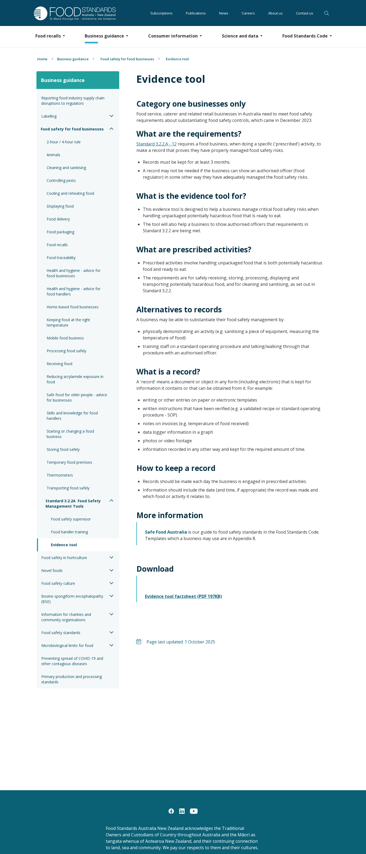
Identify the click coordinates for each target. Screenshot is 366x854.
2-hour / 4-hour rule (64, 141)
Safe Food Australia (166, 532)
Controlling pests (61, 180)
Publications (196, 13)
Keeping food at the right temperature (69, 322)
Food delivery (58, 219)
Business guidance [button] (104, 36)
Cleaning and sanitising (66, 167)
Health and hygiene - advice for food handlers (74, 291)
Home (42, 59)
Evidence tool (64, 544)
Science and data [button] (240, 36)
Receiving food (59, 363)
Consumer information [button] (173, 36)
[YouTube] (194, 810)
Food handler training (69, 531)
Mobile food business (65, 337)
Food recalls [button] (48, 36)
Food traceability (61, 257)
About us (275, 13)
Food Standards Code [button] (305, 36)
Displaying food (60, 206)
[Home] (68, 13)
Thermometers (60, 475)
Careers (248, 13)
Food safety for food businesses (127, 59)
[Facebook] (171, 810)
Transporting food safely (68, 487)
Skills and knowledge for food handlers (73, 415)
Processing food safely (66, 350)
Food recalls (57, 244)
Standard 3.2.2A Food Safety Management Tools (74, 503)
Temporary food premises (69, 462)
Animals (53, 154)
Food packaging (60, 231)
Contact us (304, 13)
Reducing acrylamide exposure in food (75, 379)
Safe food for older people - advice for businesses (77, 397)
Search (327, 13)
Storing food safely (63, 449)
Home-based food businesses (73, 306)
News (223, 13)
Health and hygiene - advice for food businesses (74, 273)
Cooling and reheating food (70, 193)
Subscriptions (161, 13)
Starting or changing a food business (71, 434)
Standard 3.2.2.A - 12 (156, 144)
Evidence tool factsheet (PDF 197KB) (183, 596)
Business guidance (73, 59)
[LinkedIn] (182, 810)
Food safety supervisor (71, 519)
